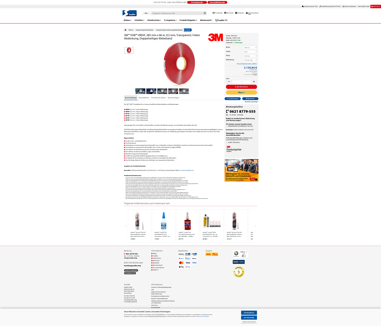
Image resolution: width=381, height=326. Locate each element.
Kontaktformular (130, 273)
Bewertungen (173, 97)
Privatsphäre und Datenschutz (160, 296)
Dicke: (228, 55)
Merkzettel (240, 13)
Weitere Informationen (249, 322)
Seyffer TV (222, 20)
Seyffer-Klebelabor (234, 142)
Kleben (127, 20)
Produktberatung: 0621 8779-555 (330, 6)
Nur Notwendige (249, 317)
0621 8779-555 (131, 254)
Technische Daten (158, 97)
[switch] (244, 256)
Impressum (154, 305)
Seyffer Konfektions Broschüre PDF (243, 130)
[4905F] (179, 64)
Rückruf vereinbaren (350, 6)
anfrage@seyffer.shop (130, 300)
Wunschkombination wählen (247, 64)
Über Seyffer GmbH (363, 6)
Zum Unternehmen (158, 267)
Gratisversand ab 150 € (311, 6)
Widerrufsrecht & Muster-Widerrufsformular (158, 293)
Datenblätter (143, 97)
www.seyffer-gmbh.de (130, 302)
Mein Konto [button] (376, 6)
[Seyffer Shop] (131, 13)
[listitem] (139, 225)
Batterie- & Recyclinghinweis (159, 298)
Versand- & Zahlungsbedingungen (161, 287)
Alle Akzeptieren (249, 313)
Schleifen (139, 20)
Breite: (228, 47)
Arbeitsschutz (153, 20)
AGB (152, 289)
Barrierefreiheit (155, 307)
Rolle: (227, 78)
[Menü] (247, 251)
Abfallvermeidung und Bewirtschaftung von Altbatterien (163, 302)
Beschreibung (130, 97)
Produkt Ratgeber (188, 20)
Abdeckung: (230, 60)
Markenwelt (205, 20)
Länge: (228, 51)
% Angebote (169, 20)
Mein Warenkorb (157, 265)
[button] (229, 81)
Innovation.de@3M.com (186, 170)
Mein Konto (230, 13)
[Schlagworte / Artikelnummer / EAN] (205, 13)
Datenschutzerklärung (203, 316)
